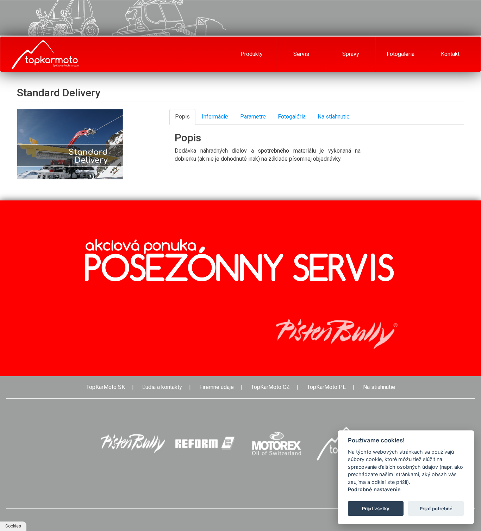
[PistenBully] (133, 443)
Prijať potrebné (436, 508)
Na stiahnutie (379, 387)
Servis (301, 54)
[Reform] (204, 443)
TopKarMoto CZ (270, 387)
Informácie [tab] (215, 116)
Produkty (252, 54)
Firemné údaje (216, 387)
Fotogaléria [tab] (292, 116)
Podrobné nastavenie (374, 490)
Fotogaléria (400, 54)
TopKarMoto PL (326, 387)
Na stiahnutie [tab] (334, 116)
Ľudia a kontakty (162, 387)
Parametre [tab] (253, 116)
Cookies (13, 526)
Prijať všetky (375, 508)
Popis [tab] (182, 116)
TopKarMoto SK (105, 387)
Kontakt (450, 54)
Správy (350, 54)
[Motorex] (276, 443)
